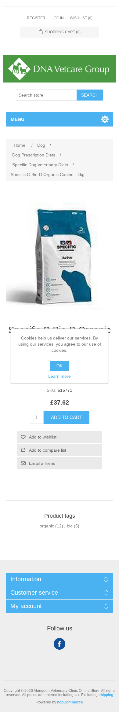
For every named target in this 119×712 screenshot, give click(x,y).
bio (70, 525)
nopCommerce (70, 702)
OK (59, 365)
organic (47, 525)
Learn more (59, 376)
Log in (58, 18)
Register (36, 18)
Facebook (59, 644)
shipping (106, 695)
